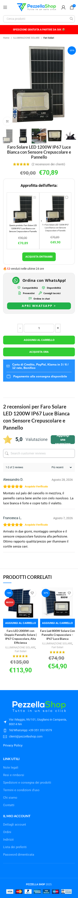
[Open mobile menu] (5, 7)
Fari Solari (48, 37)
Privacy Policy (12, 745)
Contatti (8, 805)
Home (6, 37)
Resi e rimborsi (13, 775)
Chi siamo (10, 797)
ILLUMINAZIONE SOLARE (26, 37)
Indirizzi (8, 839)
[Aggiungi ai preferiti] (32, 593)
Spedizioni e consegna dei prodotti (27, 782)
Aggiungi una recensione (63, 439)
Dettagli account (14, 824)
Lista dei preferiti (15, 847)
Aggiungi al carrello (39, 339)
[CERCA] (71, 19)
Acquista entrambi (39, 256)
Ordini (7, 832)
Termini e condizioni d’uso (21, 790)
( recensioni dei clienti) (48, 164)
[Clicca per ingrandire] (7, 121)
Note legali (10, 767)
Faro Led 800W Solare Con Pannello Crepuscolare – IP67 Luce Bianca (57, 634)
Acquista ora (39, 351)
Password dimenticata (18, 854)
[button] (20, 623)
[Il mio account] (63, 7)
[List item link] (39, 730)
